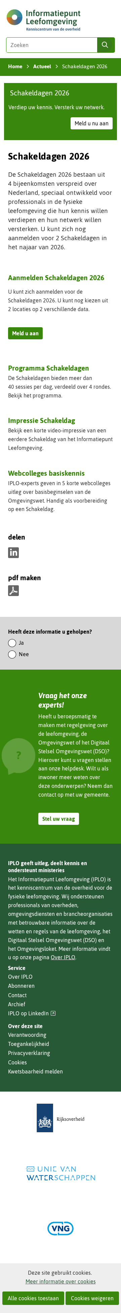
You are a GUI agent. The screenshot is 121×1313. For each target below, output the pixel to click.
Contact (17, 995)
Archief (16, 1004)
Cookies (17, 1062)
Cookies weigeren (92, 1298)
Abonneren (21, 986)
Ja (21, 643)
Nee (24, 654)
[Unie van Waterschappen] (60, 1173)
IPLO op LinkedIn (32, 1013)
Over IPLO (63, 957)
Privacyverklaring (29, 1053)
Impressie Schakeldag (41, 420)
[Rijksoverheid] (60, 1118)
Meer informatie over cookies (61, 1281)
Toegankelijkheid (28, 1044)
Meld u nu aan (94, 124)
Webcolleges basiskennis (46, 473)
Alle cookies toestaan (33, 1298)
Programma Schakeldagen (48, 368)
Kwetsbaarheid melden (35, 1071)
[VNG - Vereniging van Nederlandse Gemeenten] (60, 1229)
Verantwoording (27, 1035)
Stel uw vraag (58, 819)
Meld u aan (27, 334)
